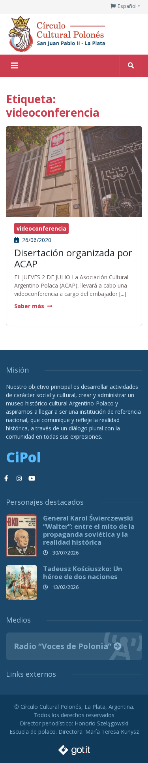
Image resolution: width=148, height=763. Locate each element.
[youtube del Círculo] (31, 479)
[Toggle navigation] (14, 66)
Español (127, 6)
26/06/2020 (36, 240)
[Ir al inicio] (59, 33)
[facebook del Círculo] (6, 479)
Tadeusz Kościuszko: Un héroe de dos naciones (82, 572)
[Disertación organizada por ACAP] (74, 170)
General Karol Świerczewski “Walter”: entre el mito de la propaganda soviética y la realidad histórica (89, 529)
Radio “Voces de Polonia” (64, 646)
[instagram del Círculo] (19, 479)
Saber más (29, 306)
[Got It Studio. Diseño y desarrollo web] (74, 748)
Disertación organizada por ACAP (73, 258)
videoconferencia (41, 228)
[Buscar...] (131, 66)
